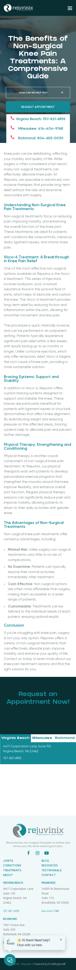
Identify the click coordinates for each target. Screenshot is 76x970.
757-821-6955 (11, 911)
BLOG (45, 860)
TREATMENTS (12, 870)
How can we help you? (33, 92)
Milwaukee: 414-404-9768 (40, 128)
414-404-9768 (50, 911)
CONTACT (49, 875)
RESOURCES (50, 865)
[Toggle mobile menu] (70, 8)
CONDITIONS (12, 865)
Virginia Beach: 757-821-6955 (40, 119)
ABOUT (8, 875)
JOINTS (8, 860)
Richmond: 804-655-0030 (40, 138)
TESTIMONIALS (52, 870)
